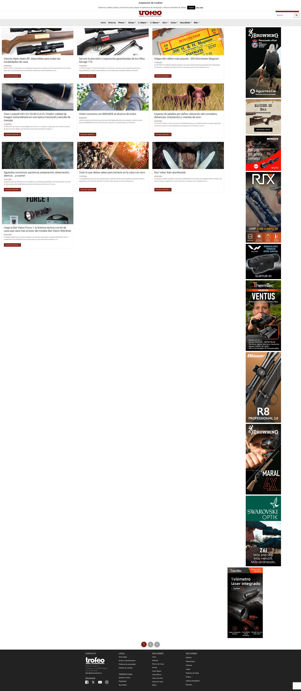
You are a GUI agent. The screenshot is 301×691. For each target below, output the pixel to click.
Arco (164, 22)
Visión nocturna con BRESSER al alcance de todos (107, 113)
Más (196, 22)
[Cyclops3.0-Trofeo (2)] (245, 602)
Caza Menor (156, 674)
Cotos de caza (157, 682)
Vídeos (188, 677)
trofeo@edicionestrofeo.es (93, 673)
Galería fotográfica (193, 681)
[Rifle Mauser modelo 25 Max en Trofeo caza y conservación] (263, 116)
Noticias (112, 22)
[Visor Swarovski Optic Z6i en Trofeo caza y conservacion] (263, 530)
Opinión (189, 657)
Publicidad (122, 681)
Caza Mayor (156, 671)
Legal (188, 669)
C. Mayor (142, 22)
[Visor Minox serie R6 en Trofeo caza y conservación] (263, 153)
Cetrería (189, 665)
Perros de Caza (158, 664)
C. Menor (154, 22)
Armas (131, 22)
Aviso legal (123, 657)
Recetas (189, 685)
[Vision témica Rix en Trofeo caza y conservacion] (263, 207)
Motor (154, 685)
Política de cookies (126, 668)
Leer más (199, 7)
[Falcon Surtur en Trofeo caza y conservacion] (263, 261)
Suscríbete (185, 22)
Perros (121, 22)
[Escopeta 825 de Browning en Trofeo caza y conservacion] (263, 62)
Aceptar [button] (191, 7)
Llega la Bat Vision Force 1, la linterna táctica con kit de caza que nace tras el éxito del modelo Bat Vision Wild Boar (37, 229)
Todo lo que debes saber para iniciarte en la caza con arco (112, 172)
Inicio (103, 22)
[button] (125, 22)
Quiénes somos (124, 678)
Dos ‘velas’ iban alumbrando (170, 172)
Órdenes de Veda (192, 673)
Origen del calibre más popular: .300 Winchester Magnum (186, 58)
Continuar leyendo (11, 76)
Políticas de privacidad (127, 664)
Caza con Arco (157, 678)
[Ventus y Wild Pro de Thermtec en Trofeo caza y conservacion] (263, 315)
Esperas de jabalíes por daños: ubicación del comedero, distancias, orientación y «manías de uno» (185, 115)
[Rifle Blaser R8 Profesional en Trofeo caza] (263, 387)
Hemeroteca (190, 661)
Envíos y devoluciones (127, 660)
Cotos (173, 22)
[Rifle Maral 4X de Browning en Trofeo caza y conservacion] (263, 459)
